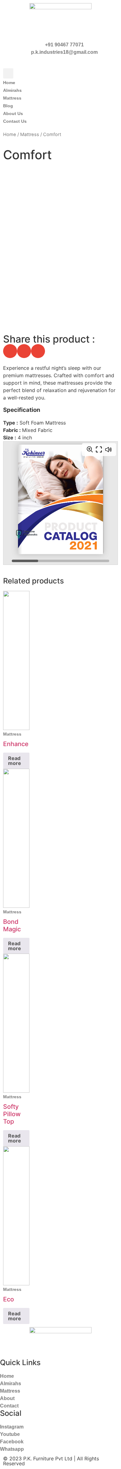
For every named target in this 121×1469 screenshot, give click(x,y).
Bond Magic (12, 925)
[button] (8, 73)
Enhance (16, 744)
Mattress (29, 134)
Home (9, 134)
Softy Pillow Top (12, 1114)
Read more (14, 760)
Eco (8, 1299)
